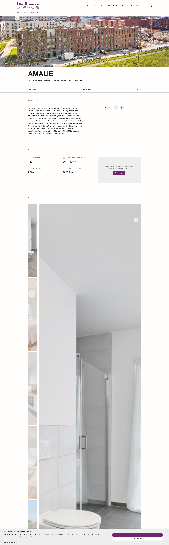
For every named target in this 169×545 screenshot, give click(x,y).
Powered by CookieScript (161, 544)
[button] (56, 542)
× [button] (167, 530)
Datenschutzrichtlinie (81, 536)
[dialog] (84, 537)
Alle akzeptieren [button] (137, 535)
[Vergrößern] (136, 220)
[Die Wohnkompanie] (28, 6)
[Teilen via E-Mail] (116, 107)
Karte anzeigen (119, 173)
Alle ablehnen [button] (137, 539)
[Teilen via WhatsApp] (122, 107)
